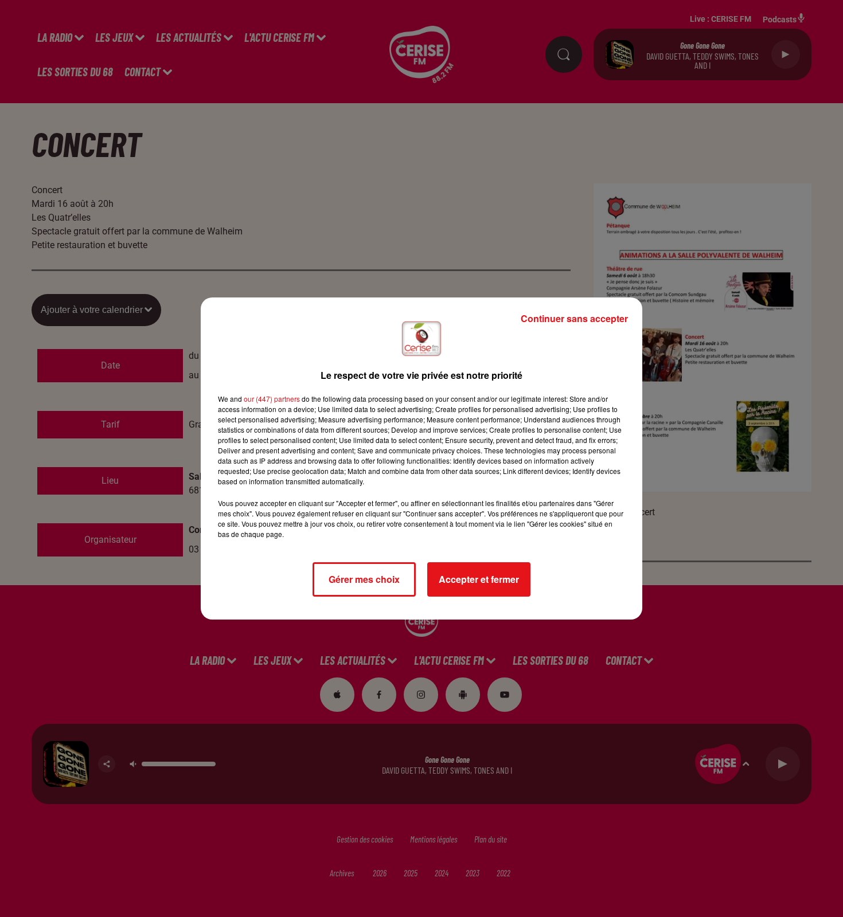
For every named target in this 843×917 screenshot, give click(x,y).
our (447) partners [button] (272, 398)
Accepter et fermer (479, 579)
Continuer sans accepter (574, 318)
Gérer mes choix (364, 579)
